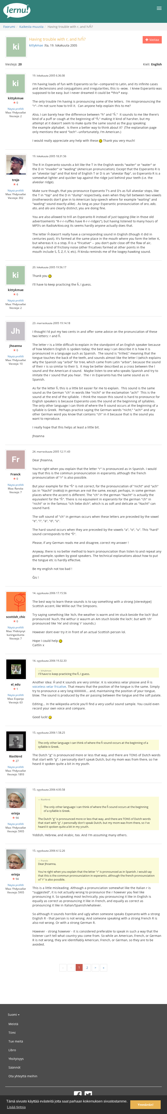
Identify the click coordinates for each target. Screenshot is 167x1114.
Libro (12, 1050)
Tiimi (12, 1033)
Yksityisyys (16, 1059)
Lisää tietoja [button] (16, 1107)
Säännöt (14, 1067)
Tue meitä (15, 1041)
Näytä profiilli (16, 108)
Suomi (13, 1014)
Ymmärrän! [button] (146, 1104)
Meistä (13, 1024)
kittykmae (36, 45)
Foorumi (9, 27)
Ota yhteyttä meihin (22, 1076)
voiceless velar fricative (49, 686)
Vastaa (154, 40)
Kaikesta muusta (31, 27)
